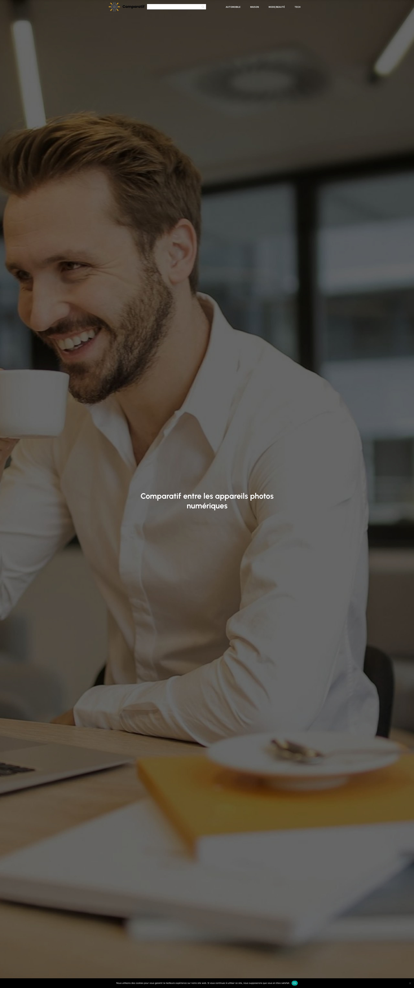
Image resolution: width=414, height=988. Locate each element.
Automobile (233, 6)
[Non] (410, 983)
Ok (294, 983)
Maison (254, 6)
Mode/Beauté (277, 6)
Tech (297, 6)
